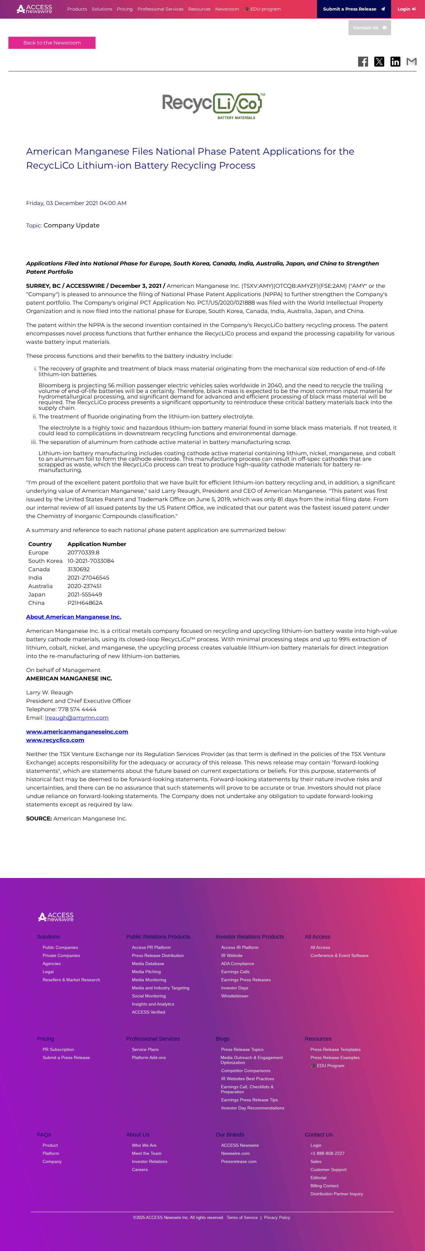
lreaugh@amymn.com (77, 717)
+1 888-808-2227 (328, 1153)
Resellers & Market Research (71, 979)
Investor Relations (149, 1161)
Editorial (318, 1177)
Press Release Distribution (158, 955)
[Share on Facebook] (363, 62)
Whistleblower (235, 995)
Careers (140, 1169)
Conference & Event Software (340, 955)
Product (50, 1145)
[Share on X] (379, 62)
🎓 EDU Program (327, 1065)
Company (52, 1161)
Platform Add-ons (149, 1057)
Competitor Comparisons (245, 1070)
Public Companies (60, 947)
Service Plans (145, 1049)
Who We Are (144, 1145)
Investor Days (234, 987)
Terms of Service (242, 1217)
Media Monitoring (149, 979)
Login (404, 9)
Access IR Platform (240, 947)
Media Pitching (146, 971)
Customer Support (329, 1169)
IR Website (232, 955)
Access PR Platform (151, 947)
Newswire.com (235, 1153)
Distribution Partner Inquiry (337, 1193)
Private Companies (61, 955)
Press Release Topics (242, 1049)
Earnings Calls (235, 971)
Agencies (52, 963)
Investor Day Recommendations (252, 1107)
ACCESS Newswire (240, 1145)
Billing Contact (325, 1185)
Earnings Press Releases (246, 979)
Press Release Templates (336, 1049)
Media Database (148, 963)
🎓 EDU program (262, 9)
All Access (320, 947)
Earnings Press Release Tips (249, 1099)
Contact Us (365, 27)
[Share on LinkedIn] (395, 62)
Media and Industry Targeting (160, 987)
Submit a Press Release (349, 9)
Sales (316, 1161)
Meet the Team (146, 1153)
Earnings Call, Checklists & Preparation (247, 1089)
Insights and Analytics (153, 1003)
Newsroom (227, 9)
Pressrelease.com (239, 1161)
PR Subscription (58, 1049)
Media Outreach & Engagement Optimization (252, 1060)
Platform (51, 1153)
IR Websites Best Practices (247, 1078)
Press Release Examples (335, 1057)
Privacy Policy (277, 1217)
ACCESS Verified (148, 1012)
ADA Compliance (237, 963)
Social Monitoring (149, 995)
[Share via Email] (412, 62)
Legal (48, 971)
